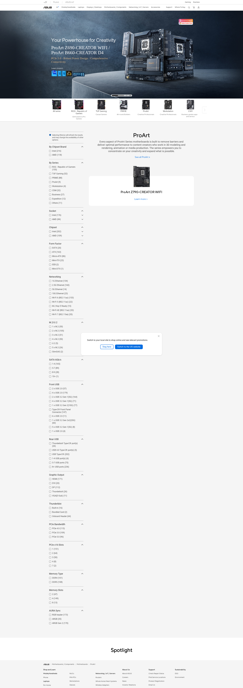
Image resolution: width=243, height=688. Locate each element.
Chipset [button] (53, 227)
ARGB (51, 618)
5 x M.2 (52, 347)
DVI (50, 482)
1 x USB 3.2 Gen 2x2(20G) (60, 419)
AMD (51, 154)
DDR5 (51, 581)
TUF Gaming (54, 173)
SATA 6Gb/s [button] (55, 359)
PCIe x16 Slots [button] (56, 544)
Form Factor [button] (55, 243)
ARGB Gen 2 (54, 622)
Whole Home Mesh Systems (106, 681)
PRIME (52, 177)
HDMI (51, 478)
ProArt (52, 181)
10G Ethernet (55, 293)
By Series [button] (53, 162)
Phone (45, 677)
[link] (47, 7)
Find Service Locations (157, 677)
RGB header (54, 614)
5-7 (50, 367)
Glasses (72, 685)
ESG (176, 674)
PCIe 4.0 (52, 528)
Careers (125, 677)
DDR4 (51, 577)
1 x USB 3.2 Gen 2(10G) (59, 404)
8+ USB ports (55, 466)
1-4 (50, 363)
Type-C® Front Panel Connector (63, 409)
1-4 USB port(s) (56, 458)
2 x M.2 (52, 330)
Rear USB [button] (54, 439)
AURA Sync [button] (54, 610)
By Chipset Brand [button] (57, 146)
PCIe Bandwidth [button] (57, 524)
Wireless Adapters (102, 685)
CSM (51, 190)
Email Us (152, 685)
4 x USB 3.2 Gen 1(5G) (59, 400)
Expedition (53, 198)
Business (196, 2)
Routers (99, 677)
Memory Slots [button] (56, 590)
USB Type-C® (55, 453)
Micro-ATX (53, 255)
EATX (51, 247)
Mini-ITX (53, 260)
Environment (179, 677)
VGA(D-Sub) (54, 495)
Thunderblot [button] (55, 503)
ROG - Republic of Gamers (60, 166)
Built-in (52, 507)
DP (50, 487)
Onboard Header (56, 515)
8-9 (50, 371)
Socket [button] (52, 211)
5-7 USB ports (55, 462)
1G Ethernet (54, 280)
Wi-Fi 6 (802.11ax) (57, 297)
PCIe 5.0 (52, 536)
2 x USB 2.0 (54, 388)
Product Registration (156, 681)
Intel (51, 150)
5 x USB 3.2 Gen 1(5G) (59, 426)
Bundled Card (55, 511)
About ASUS (127, 674)
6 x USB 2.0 (54, 415)
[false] (85, 38)
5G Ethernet (54, 288)
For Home (47, 685)
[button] (188, 2)
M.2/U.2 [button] (53, 322)
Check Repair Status (156, 674)
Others (52, 202)
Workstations (74, 681)
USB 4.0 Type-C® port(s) (60, 449)
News (124, 681)
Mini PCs (72, 677)
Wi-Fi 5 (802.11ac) (57, 301)
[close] (159, 336)
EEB (51, 264)
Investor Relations (129, 685)
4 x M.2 (52, 338)
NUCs (71, 674)
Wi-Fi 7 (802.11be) (57, 314)
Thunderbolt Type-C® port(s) (62, 443)
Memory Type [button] (56, 573)
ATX (51, 251)
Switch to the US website (128, 347)
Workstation (54, 185)
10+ (51, 376)
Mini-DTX (53, 268)
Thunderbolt (54, 491)
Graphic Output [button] (56, 474)
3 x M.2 (52, 334)
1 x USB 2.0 (54, 430)
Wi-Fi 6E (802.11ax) (58, 309)
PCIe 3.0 (52, 532)
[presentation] (50, 135)
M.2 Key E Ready (56, 305)
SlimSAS (53, 351)
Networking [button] (55, 276)
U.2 (50, 342)
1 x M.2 (52, 326)
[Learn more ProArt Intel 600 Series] (121, 98)
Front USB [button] (54, 384)
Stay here (107, 347)
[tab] (118, 95)
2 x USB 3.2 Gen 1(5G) (59, 396)
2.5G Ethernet (55, 284)
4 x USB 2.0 (54, 392)
